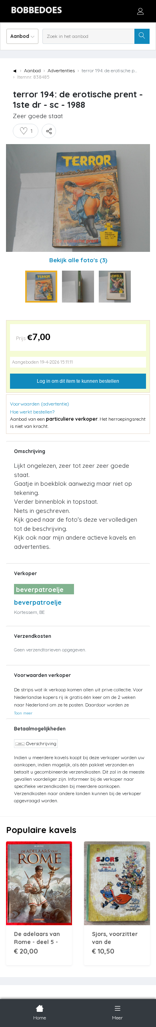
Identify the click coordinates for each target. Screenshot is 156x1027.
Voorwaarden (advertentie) (39, 404)
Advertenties (61, 70)
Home (39, 1018)
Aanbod (32, 70)
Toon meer (23, 712)
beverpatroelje (38, 602)
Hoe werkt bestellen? (32, 412)
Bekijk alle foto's (78, 260)
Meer (117, 1018)
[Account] (140, 11)
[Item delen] (49, 131)
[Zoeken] (142, 36)
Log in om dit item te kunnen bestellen (78, 381)
